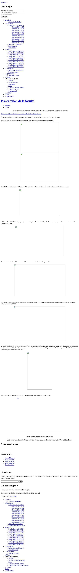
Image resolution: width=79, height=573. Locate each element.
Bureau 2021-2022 (18, 32)
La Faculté (8, 93)
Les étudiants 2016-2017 (16, 65)
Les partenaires (9, 96)
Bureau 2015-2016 (18, 42)
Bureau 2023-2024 (18, 29)
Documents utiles (13, 75)
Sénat (10, 86)
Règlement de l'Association (12, 47)
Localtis (10, 80)
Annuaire (7, 49)
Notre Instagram (9, 463)
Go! (21, 481)
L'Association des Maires (16, 87)
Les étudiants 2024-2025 (16, 51)
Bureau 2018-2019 (18, 37)
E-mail (7, 107)
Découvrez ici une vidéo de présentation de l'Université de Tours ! (21, 114)
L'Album (7, 77)
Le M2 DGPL (9, 68)
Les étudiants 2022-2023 (16, 54)
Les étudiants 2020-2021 (16, 58)
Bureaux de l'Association (16, 25)
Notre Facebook (9, 461)
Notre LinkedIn (9, 459)
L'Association (9, 23)
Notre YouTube (9, 465)
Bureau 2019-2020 (18, 35)
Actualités (8, 20)
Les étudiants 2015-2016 (16, 67)
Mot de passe (5, 12)
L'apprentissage (9, 74)
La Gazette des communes (13, 83)
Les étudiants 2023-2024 (16, 53)
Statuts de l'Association (15, 44)
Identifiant (4, 10)
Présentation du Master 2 (16, 70)
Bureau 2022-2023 (18, 30)
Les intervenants (13, 72)
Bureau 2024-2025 (18, 27)
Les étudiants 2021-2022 (16, 56)
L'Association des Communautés (13, 90)
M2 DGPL (4, 2)
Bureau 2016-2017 (18, 41)
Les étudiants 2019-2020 (16, 60)
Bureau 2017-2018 (18, 39)
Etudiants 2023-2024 (14, 22)
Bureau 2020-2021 (18, 34)
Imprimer (7, 105)
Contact (7, 94)
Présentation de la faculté (17, 101)
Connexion (4, 16)
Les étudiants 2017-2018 (16, 63)
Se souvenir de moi (6, 15)
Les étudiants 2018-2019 (16, 61)
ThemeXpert (13, 496)
